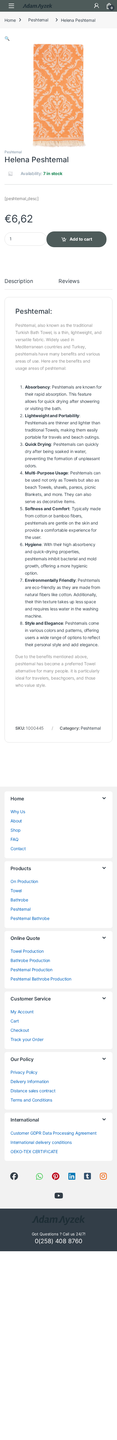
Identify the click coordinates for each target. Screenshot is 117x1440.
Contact (18, 848)
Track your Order (27, 1039)
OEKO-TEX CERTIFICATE (34, 1151)
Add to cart (81, 239)
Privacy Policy (24, 1072)
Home (10, 19)
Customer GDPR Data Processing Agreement (53, 1133)
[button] (7, 38)
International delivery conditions (40, 1142)
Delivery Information (29, 1081)
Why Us (17, 811)
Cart (14, 1020)
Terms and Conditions (31, 1099)
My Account (22, 1011)
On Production (24, 881)
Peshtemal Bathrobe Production (40, 978)
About (16, 820)
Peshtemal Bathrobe (29, 918)
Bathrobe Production (30, 960)
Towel (16, 890)
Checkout (19, 1030)
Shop (15, 830)
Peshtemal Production (31, 969)
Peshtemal (38, 19)
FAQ (14, 839)
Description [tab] (18, 281)
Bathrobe (19, 899)
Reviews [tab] (68, 281)
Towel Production (27, 951)
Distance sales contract (33, 1090)
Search (84, 5)
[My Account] (96, 5)
